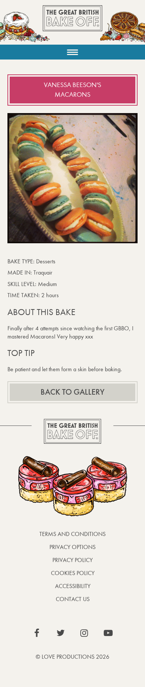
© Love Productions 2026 (72, 656)
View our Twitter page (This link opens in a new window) (60, 633)
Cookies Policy (72, 573)
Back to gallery (72, 392)
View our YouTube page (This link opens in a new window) (108, 633)
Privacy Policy (72, 560)
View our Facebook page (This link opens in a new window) (36, 633)
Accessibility (72, 586)
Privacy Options (72, 546)
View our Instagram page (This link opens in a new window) (84, 633)
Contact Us (73, 599)
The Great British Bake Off (72, 24)
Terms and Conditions (72, 533)
